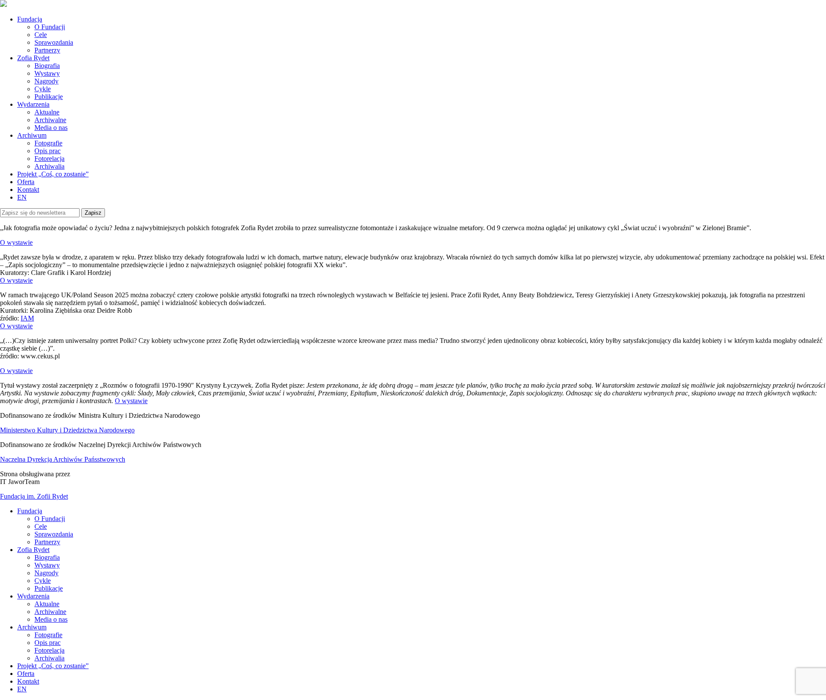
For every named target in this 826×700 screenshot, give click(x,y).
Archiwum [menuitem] (31, 627)
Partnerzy (47, 50)
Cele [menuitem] (40, 526)
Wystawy (47, 73)
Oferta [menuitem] (25, 673)
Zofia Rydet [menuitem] (33, 549)
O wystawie (16, 242)
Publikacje (48, 96)
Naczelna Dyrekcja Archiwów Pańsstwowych (62, 459)
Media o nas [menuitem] (51, 619)
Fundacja (29, 19)
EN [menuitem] (22, 689)
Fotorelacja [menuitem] (49, 650)
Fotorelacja (49, 158)
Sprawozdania (53, 42)
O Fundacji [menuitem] (49, 518)
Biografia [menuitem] (47, 557)
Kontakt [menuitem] (28, 681)
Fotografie (48, 143)
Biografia (47, 65)
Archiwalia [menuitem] (49, 658)
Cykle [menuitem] (42, 580)
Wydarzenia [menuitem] (33, 596)
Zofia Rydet (33, 58)
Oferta (25, 181)
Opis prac (47, 150)
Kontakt (28, 189)
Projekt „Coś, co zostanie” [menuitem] (53, 665)
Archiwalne (50, 119)
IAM (27, 318)
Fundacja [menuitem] (29, 511)
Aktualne (46, 112)
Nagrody (46, 81)
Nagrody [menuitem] (46, 573)
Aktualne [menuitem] (46, 603)
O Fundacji (49, 27)
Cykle (42, 89)
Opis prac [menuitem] (47, 642)
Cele (40, 34)
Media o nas (51, 127)
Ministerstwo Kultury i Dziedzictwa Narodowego (67, 430)
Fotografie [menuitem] (48, 634)
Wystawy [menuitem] (47, 565)
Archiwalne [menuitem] (50, 611)
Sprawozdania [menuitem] (53, 534)
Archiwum (31, 135)
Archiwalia (49, 166)
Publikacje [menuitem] (48, 588)
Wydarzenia (33, 104)
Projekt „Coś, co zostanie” (53, 174)
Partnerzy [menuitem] (47, 542)
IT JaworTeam (20, 481)
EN (22, 197)
